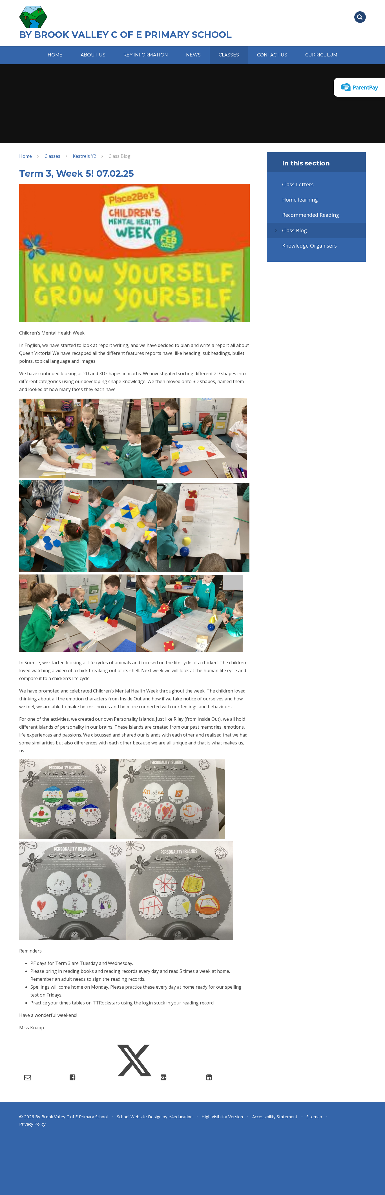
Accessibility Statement (274, 1116)
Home (25, 156)
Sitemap (314, 1116)
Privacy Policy (32, 1124)
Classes (52, 156)
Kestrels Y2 (84, 156)
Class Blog (119, 156)
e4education (181, 1116)
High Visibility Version (222, 1116)
